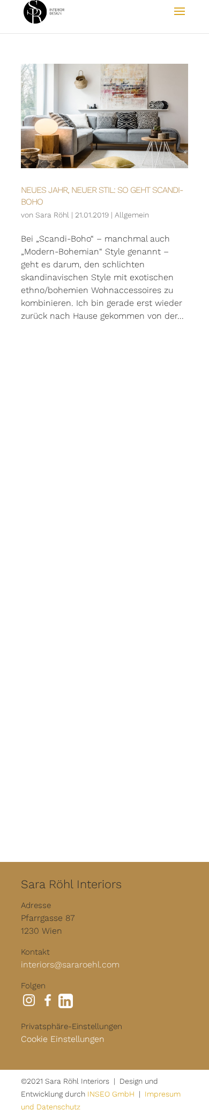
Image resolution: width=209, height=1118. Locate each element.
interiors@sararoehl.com (70, 964)
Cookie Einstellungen (62, 1039)
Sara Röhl (52, 215)
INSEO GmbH (111, 1094)
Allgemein (132, 215)
